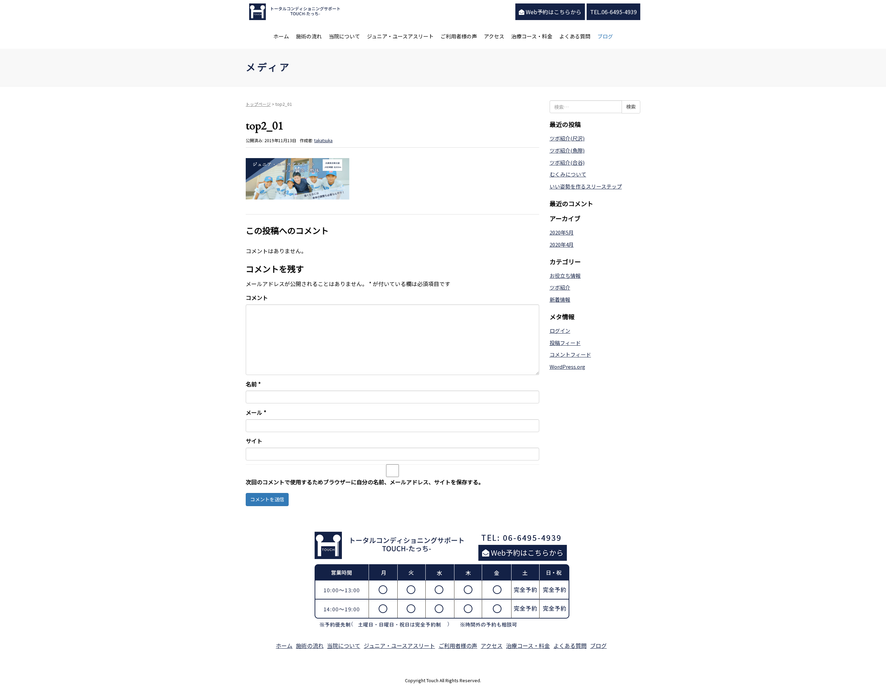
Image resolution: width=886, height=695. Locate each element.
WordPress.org (567, 366)
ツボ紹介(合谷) (567, 162)
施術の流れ (309, 36)
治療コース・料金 (531, 36)
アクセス (494, 36)
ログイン (560, 330)
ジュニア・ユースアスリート (400, 36)
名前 (253, 384)
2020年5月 (562, 232)
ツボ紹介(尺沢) (567, 138)
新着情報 (560, 299)
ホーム (281, 36)
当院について (344, 36)
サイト (254, 441)
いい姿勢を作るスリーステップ (586, 186)
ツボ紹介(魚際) (567, 150)
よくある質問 (574, 36)
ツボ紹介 (560, 287)
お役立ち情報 (565, 275)
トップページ (258, 104)
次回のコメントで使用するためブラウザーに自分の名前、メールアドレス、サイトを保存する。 (365, 482)
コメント (257, 297)
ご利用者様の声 (459, 36)
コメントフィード (570, 354)
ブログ (605, 36)
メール (256, 412)
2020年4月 (562, 244)
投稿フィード (565, 342)
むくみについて (568, 174)
